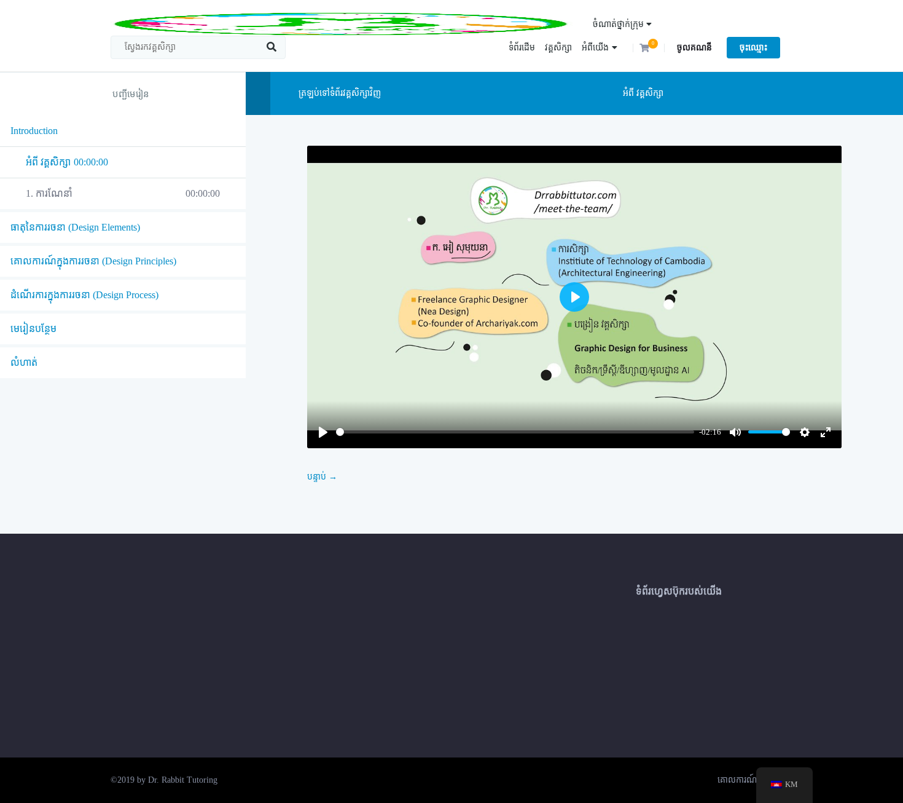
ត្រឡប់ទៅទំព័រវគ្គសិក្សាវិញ (338, 93)
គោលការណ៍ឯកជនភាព (754, 780)
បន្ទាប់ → (322, 476)
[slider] (515, 432)
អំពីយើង (595, 47)
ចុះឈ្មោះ (753, 47)
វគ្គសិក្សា (558, 47)
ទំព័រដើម (522, 47)
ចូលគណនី (694, 47)
